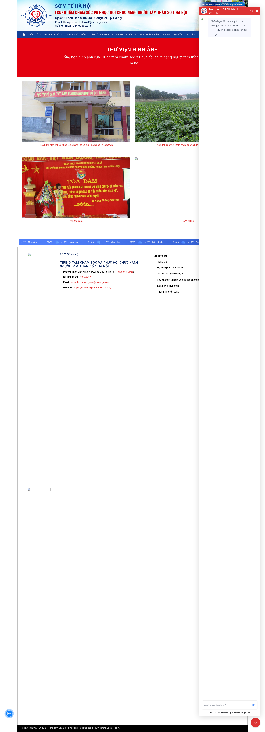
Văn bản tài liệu (51, 34)
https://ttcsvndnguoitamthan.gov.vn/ (92, 287)
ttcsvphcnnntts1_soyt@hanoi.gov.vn (90, 282)
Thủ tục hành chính (149, 34)
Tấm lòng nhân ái (100, 34)
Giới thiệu (34, 34)
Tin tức (178, 34)
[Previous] (21, 116)
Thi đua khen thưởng (123, 34)
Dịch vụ (166, 34)
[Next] (131, 116)
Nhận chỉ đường (124, 271)
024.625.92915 (87, 277)
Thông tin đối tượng (75, 34)
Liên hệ (189, 34)
